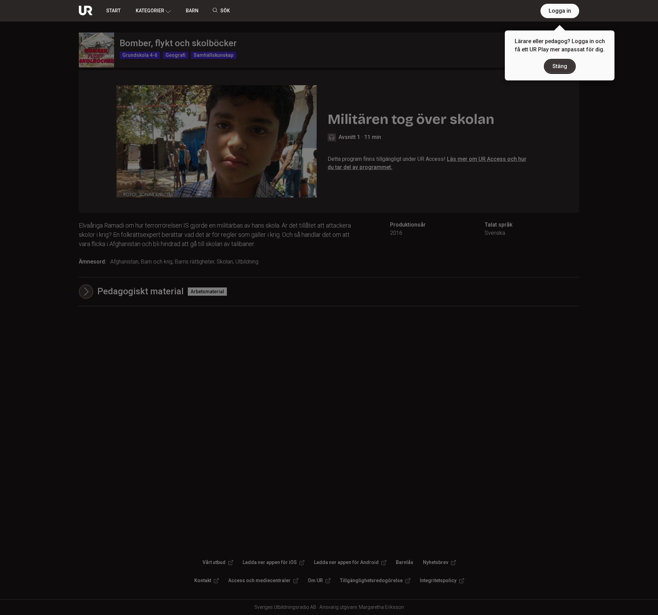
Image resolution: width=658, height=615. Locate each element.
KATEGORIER (150, 10)
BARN (192, 10)
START (113, 10)
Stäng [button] (559, 66)
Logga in (560, 11)
